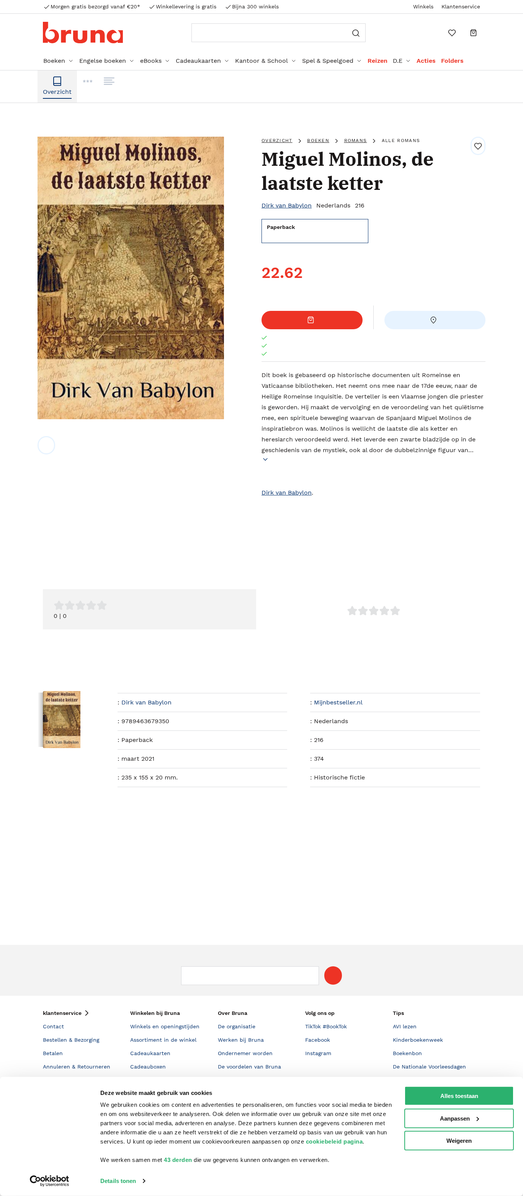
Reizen (377, 60)
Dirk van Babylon (287, 205)
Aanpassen (455, 1118)
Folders (452, 60)
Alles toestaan (459, 1096)
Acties (426, 60)
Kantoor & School (261, 60)
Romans (355, 140)
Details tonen (118, 1181)
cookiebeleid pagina (334, 1141)
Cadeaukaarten (198, 60)
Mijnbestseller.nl (338, 702)
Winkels (423, 6)
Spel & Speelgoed (327, 60)
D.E (397, 60)
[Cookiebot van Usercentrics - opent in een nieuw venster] (49, 1181)
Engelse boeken (102, 60)
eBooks (151, 60)
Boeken (54, 60)
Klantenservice (460, 6)
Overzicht (277, 140)
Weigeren (459, 1140)
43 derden (178, 1160)
